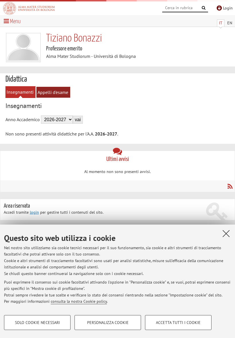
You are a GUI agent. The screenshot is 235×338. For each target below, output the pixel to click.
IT (220, 22)
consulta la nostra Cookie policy (79, 301)
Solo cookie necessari (37, 322)
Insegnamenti (20, 92)
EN (229, 22)
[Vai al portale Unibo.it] (29, 8)
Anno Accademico (22, 119)
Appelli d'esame (53, 92)
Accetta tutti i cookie (178, 322)
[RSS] (230, 186)
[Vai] (203, 8)
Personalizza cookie (108, 322)
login (34, 212)
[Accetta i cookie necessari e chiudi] (226, 233)
